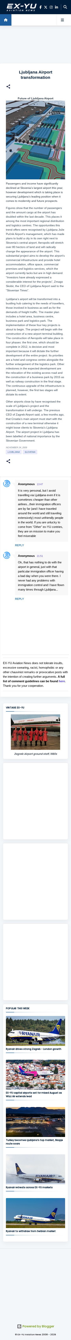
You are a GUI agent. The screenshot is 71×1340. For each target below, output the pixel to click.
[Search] (65, 7)
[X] (45, 7)
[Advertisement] (35, 44)
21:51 (40, 556)
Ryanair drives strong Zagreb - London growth (33, 1049)
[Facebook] (40, 7)
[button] (8, 87)
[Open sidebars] (62, 20)
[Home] (5, 20)
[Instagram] (51, 7)
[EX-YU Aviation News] (21, 7)
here (62, 681)
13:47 (40, 484)
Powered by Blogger (38, 1326)
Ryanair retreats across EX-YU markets (29, 1187)
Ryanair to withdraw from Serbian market (31, 1231)
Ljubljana (14, 452)
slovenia (30, 452)
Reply (19, 545)
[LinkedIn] (56, 7)
